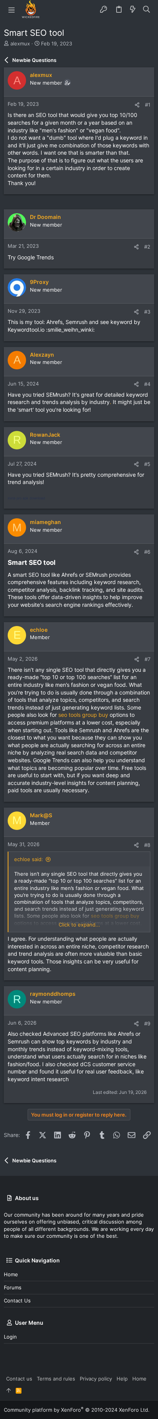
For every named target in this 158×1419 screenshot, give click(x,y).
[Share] (137, 105)
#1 (147, 105)
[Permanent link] (59, 563)
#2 (147, 247)
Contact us (17, 1300)
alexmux (20, 43)
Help (122, 1379)
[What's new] (132, 9)
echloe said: (28, 859)
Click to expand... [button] (79, 925)
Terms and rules (56, 1379)
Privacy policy (96, 1379)
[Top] (8, 1390)
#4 (147, 384)
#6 (147, 552)
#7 (147, 659)
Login (10, 1337)
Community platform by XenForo (77, 1410)
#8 (147, 845)
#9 (147, 1023)
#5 (147, 464)
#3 (147, 312)
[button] (11, 10)
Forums (12, 1287)
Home (11, 1274)
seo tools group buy (83, 714)
